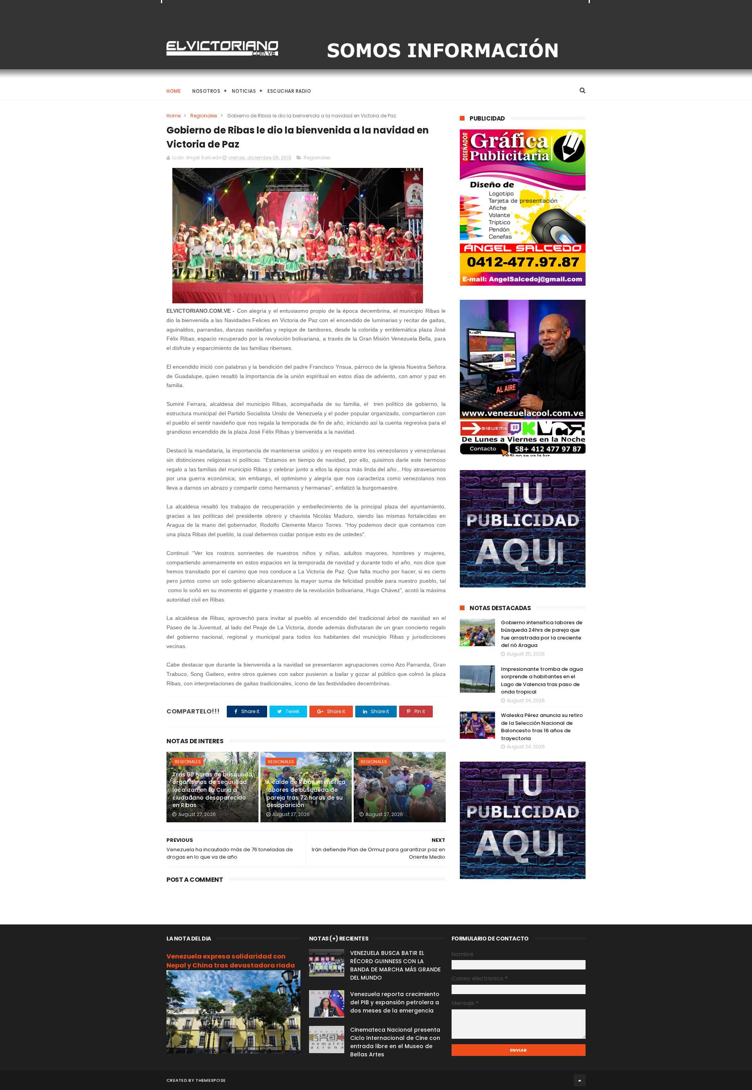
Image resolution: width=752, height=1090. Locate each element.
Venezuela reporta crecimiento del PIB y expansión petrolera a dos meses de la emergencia (394, 1002)
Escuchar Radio (289, 91)
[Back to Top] (580, 1080)
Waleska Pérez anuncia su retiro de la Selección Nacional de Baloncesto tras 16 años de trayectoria (542, 727)
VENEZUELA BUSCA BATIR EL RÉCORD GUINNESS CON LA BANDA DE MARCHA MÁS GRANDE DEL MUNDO (395, 965)
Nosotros (206, 91)
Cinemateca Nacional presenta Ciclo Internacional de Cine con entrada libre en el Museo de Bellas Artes (395, 1042)
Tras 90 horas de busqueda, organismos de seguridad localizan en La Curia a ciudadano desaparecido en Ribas (212, 790)
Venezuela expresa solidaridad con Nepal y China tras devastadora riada (230, 961)
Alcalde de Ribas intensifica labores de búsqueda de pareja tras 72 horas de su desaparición (305, 793)
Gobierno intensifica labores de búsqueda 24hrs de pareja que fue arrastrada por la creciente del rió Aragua (541, 634)
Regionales (203, 115)
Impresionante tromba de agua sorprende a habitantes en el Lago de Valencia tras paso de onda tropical (542, 680)
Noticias (244, 91)
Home (173, 91)
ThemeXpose (210, 1080)
